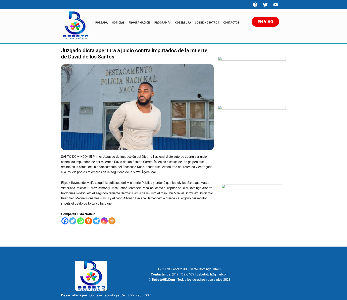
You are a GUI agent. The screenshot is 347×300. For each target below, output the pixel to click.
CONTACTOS (231, 22)
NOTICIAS (118, 22)
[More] (111, 220)
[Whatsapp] (80, 220)
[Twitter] (72, 220)
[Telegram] (96, 220)
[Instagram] (104, 220)
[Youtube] (275, 4)
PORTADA (101, 22)
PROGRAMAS (162, 22)
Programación (139, 22)
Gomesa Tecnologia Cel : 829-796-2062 (120, 295)
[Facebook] (255, 4)
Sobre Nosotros (207, 22)
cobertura (183, 22)
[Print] (88, 220)
